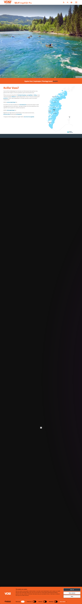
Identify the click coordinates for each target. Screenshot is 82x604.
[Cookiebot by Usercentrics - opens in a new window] (8, 602)
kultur (8, 114)
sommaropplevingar (11, 102)
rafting (35, 95)
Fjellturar (14, 96)
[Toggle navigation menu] (76, 2)
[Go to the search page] (67, 2)
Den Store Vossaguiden (29, 116)
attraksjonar (19, 114)
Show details (62, 601)
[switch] (34, 602)
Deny (72, 596)
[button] (37, 76)
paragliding (29, 95)
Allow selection (72, 593)
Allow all (72, 589)
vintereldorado (22, 104)
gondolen (5, 98)
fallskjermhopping (22, 95)
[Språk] (71, 2)
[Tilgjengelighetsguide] (64, 2)
